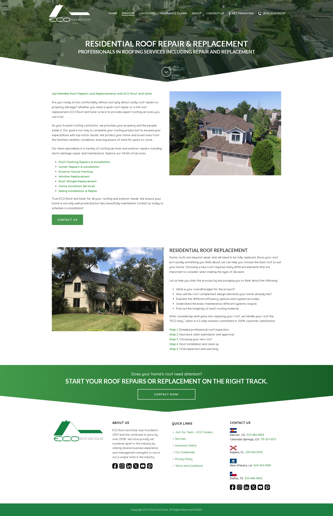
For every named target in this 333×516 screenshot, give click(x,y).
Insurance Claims (173, 13)
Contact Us (215, 13)
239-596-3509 (254, 452)
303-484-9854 (255, 435)
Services (128, 13)
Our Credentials (185, 452)
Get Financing (243, 13)
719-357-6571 (268, 439)
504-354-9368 (262, 465)
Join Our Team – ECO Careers (194, 432)
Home (113, 13)
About (197, 13)
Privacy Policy (184, 459)
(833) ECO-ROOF (274, 13)
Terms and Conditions (189, 466)
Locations (147, 13)
